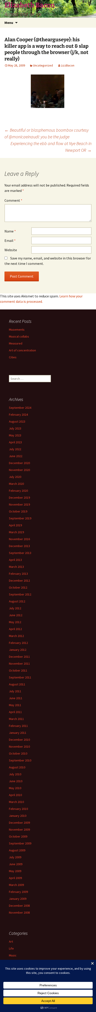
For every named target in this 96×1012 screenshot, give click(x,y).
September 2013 (20, 553)
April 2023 (15, 442)
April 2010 (15, 795)
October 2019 (18, 511)
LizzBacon (67, 65)
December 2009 (19, 823)
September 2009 (20, 843)
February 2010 (18, 809)
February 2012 (18, 643)
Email (10, 240)
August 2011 (17, 684)
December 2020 (19, 463)
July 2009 (15, 857)
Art (11, 941)
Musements (17, 330)
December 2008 (19, 906)
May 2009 (15, 871)
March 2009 (16, 885)
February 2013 (18, 574)
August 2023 (17, 421)
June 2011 (15, 698)
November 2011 (19, 664)
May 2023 (15, 435)
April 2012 (15, 629)
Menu (8, 22)
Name (10, 231)
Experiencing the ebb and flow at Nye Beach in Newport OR (51, 147)
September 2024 (20, 408)
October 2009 (18, 836)
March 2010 (16, 802)
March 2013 (16, 567)
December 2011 (19, 657)
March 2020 (16, 484)
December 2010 (19, 740)
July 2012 (15, 608)
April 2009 (15, 878)
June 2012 (15, 615)
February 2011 (18, 726)
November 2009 (19, 829)
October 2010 (18, 753)
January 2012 (17, 650)
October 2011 (18, 670)
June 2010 (15, 781)
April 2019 (15, 525)
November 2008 (19, 912)
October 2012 (18, 587)
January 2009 (17, 899)
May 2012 (15, 622)
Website (10, 250)
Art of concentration (22, 350)
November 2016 (19, 539)
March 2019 (16, 532)
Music (13, 955)
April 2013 (15, 560)
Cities (13, 357)
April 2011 (15, 712)
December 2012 (19, 581)
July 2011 (15, 691)
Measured (15, 343)
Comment (13, 200)
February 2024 (18, 415)
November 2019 (19, 504)
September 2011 (20, 677)
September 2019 (20, 518)
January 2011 (17, 733)
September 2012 (20, 594)
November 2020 (19, 470)
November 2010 (19, 746)
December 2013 (19, 546)
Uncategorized (43, 65)
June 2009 (15, 864)
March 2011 (16, 719)
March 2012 (16, 636)
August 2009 (17, 850)
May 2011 (15, 705)
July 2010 (15, 774)
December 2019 (19, 498)
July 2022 (15, 449)
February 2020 (18, 491)
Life (11, 948)
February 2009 (18, 892)
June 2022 (15, 456)
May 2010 (15, 788)
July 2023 (15, 428)
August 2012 (17, 601)
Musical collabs (19, 336)
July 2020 (15, 477)
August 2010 (17, 767)
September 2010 (20, 760)
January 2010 (17, 816)
